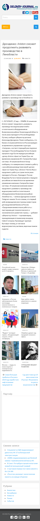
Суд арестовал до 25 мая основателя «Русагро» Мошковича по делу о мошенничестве (29, 380)
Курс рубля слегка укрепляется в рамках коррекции (28, 301)
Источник (34, 233)
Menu (6, 27)
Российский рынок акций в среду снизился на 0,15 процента (10, 269)
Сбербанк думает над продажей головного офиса (28, 335)
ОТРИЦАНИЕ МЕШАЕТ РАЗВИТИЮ (29, 366)
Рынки (5, 264)
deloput (18, 58)
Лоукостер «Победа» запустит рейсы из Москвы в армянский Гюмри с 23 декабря (28, 270)
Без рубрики (12, 493)
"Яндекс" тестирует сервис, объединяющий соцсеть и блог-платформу (10, 336)
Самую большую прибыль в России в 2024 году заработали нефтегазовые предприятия (10, 380)
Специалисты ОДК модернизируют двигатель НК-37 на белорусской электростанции (19, 452)
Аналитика (25, 362)
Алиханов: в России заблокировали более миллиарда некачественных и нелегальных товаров (9, 303)
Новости (27, 58)
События (10, 501)
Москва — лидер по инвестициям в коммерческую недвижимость (9, 368)
